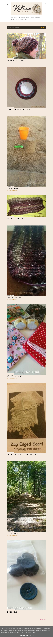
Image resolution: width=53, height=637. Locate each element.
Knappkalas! (12, 612)
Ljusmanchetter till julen (19, 110)
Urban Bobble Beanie (16, 61)
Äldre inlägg (42, 619)
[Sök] (45, 3)
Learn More (24, 635)
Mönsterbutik (15, 19)
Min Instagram (24, 19)
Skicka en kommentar (13, 62)
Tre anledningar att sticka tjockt (23, 455)
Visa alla (43, 27)
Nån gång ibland (14, 376)
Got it (31, 635)
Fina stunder (12, 533)
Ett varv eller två (15, 219)
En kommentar (12, 111)
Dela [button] (7, 62)
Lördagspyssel (13, 188)
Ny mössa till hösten (16, 297)
